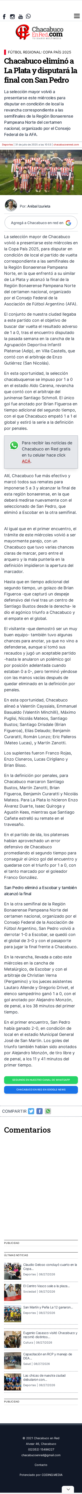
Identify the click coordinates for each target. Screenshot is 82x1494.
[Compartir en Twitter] (31, 1111)
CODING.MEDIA (52, 1475)
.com (66, 144)
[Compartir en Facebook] (40, 1111)
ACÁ (26, 461)
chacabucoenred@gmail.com (41, 1455)
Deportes (7, 144)
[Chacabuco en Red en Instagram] (12, 17)
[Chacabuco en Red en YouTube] (21, 17)
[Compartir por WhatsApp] (48, 1111)
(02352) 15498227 (41, 1449)
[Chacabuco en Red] (41, 31)
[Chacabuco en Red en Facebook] (4, 17)
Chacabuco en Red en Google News (41, 1089)
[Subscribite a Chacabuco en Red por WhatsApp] (28, 16)
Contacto (41, 1465)
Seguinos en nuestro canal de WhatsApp (41, 1079)
